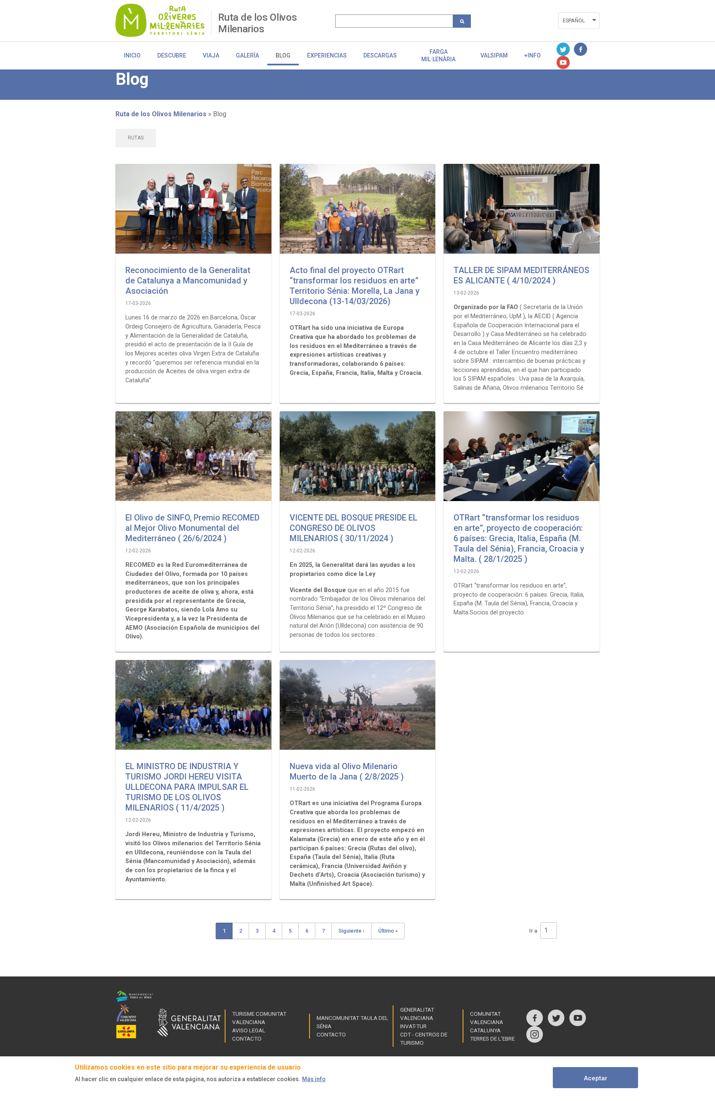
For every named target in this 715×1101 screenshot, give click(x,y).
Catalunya (485, 1030)
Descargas (380, 55)
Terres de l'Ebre (492, 1038)
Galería (247, 55)
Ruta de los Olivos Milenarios (257, 23)
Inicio (132, 55)
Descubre (171, 55)
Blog (283, 55)
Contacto (247, 1038)
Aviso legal (248, 1030)
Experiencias (327, 55)
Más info (314, 1079)
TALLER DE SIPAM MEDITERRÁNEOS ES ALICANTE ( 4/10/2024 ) (521, 275)
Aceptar (595, 1078)
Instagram (534, 1034)
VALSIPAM (494, 55)
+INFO (532, 55)
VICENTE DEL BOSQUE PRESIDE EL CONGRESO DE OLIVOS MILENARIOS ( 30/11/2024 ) (353, 528)
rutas (136, 138)
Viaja (211, 55)
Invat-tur (413, 1026)
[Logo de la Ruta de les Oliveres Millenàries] (163, 20)
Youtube (563, 62)
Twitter (563, 49)
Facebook (580, 49)
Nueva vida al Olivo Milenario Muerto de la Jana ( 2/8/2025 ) (347, 771)
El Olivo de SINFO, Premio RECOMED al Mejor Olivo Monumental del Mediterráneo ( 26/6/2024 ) (192, 528)
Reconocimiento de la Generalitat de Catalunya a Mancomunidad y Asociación (187, 280)
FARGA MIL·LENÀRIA (438, 55)
